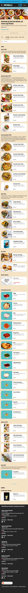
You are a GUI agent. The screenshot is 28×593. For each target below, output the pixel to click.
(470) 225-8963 (5, 511)
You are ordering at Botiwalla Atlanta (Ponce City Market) (11, 1)
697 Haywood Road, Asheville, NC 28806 (10, 570)
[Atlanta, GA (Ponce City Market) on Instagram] (2, 522)
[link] (14, 37)
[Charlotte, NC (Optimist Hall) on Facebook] (4, 537)
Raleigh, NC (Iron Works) (6, 555)
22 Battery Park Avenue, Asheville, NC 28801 (11, 544)
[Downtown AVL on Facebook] (4, 552)
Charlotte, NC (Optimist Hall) (6, 526)
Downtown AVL (4, 541)
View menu (4, 519)
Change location (5, 29)
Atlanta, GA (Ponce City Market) (7, 510)
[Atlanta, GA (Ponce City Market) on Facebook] (4, 522)
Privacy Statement (14, 586)
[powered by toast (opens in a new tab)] (7, 583)
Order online (10, 519)
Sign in (25, 5)
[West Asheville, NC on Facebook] (4, 578)
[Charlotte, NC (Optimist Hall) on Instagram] (2, 537)
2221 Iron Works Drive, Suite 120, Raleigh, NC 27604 (12, 558)
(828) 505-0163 (5, 569)
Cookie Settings (22, 586)
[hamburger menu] (1, 5)
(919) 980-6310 (5, 557)
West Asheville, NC (5, 568)
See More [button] (24, 1)
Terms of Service (5, 586)
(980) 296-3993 (5, 527)
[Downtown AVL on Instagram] (2, 552)
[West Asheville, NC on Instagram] (2, 578)
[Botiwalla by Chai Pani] (8, 5)
